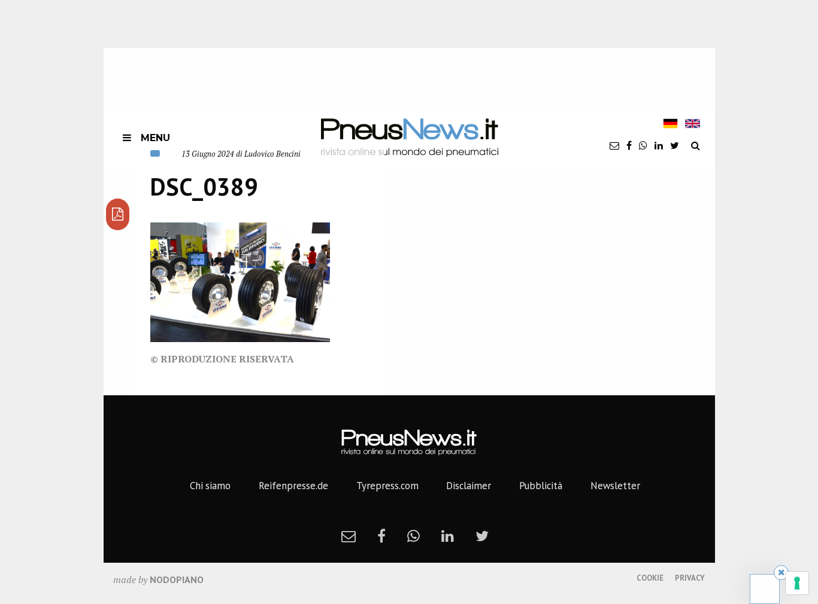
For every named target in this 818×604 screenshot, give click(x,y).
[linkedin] (659, 145)
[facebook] (629, 145)
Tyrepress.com (387, 485)
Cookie (650, 578)
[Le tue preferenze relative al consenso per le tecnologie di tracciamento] (797, 583)
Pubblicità (540, 485)
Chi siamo (210, 485)
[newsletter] (614, 145)
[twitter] (674, 145)
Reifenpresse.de (293, 485)
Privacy (690, 578)
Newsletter (615, 485)
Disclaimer (468, 485)
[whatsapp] (643, 145)
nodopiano (177, 579)
